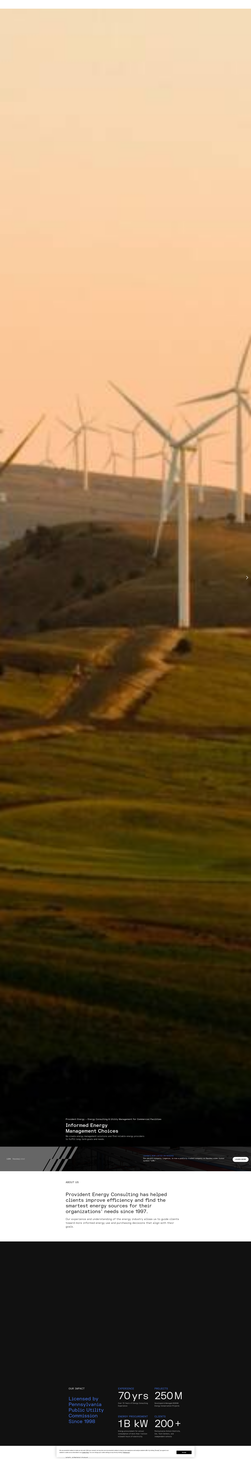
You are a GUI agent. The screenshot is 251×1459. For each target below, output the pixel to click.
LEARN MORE (240, 1159)
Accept (184, 1452)
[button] (247, 578)
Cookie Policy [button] (85, 1452)
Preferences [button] (126, 1452)
